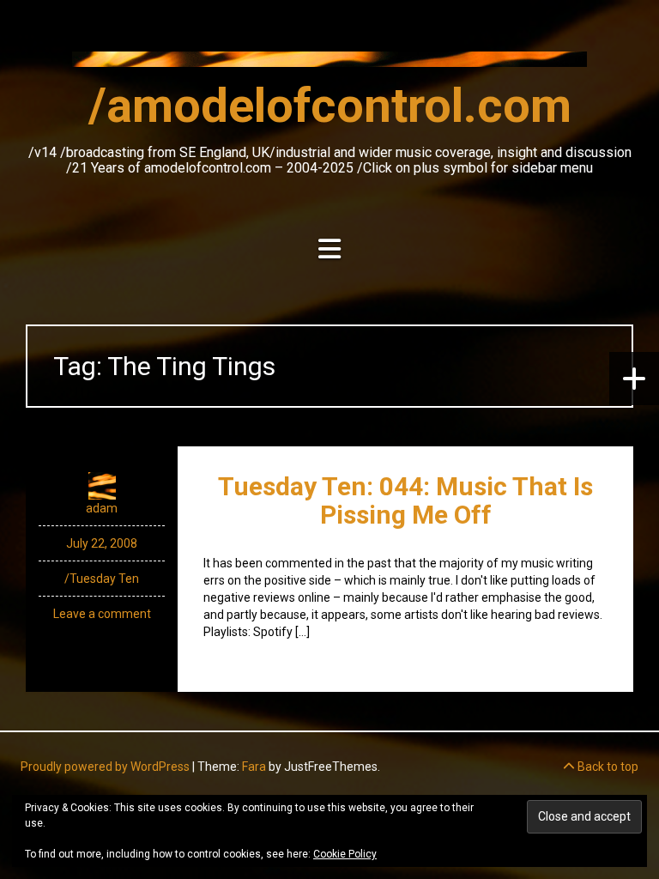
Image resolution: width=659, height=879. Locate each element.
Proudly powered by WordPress (105, 766)
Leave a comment (102, 614)
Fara (254, 766)
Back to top (606, 766)
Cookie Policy (345, 854)
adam (102, 508)
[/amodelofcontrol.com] (329, 64)
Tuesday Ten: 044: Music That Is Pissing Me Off (405, 500)
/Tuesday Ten (101, 578)
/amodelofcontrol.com (329, 105)
